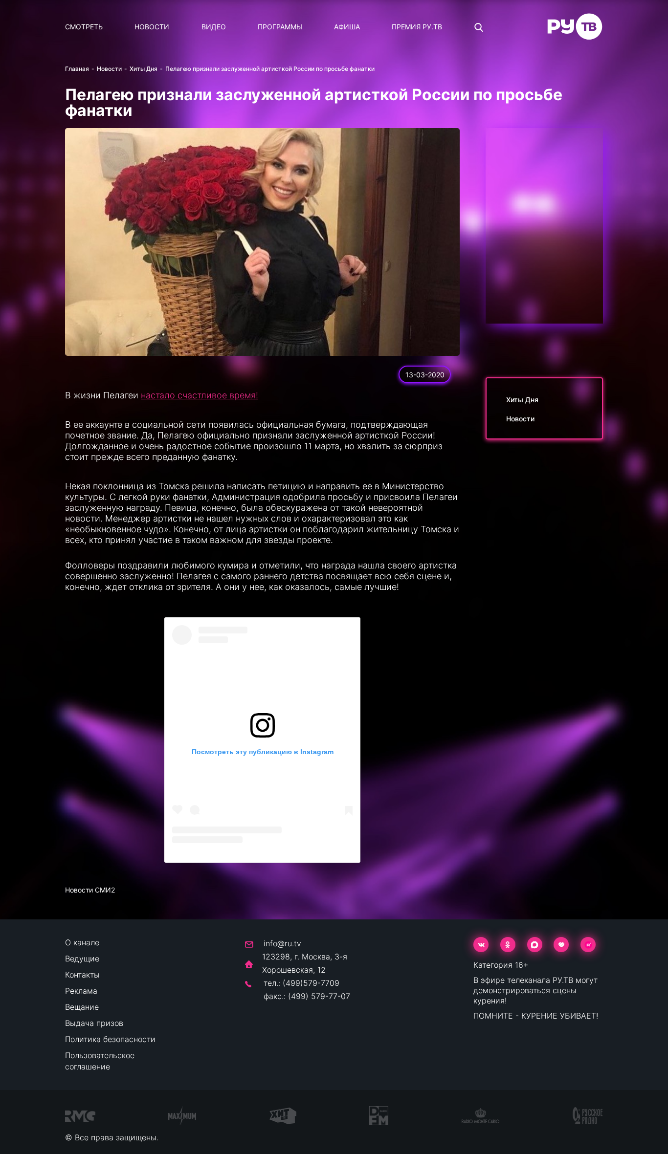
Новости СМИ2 (90, 890)
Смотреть (84, 26)
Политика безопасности (110, 1039)
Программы (280, 26)
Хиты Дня (143, 68)
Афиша (347, 26)
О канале (82, 942)
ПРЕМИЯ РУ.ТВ (417, 26)
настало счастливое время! (199, 395)
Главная (77, 68)
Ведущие (82, 958)
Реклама (81, 991)
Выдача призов (94, 1023)
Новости (151, 26)
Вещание (82, 1007)
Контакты (82, 975)
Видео (213, 26)
